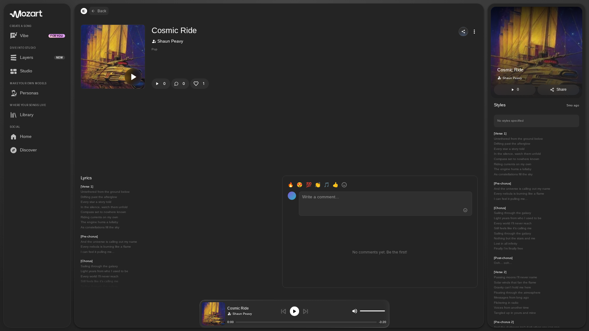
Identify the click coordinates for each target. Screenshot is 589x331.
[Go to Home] (26, 14)
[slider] (383, 311)
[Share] (463, 31)
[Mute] (355, 311)
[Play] (294, 311)
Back (102, 11)
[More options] (474, 32)
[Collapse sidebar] (84, 11)
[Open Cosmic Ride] (213, 313)
